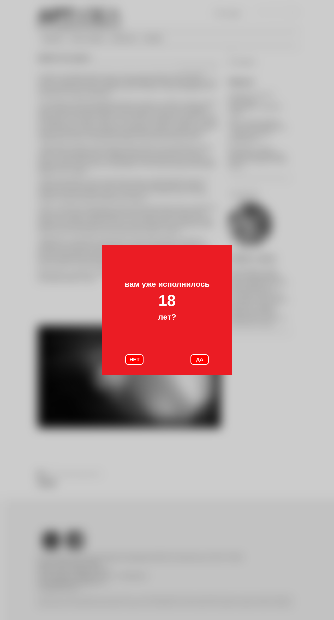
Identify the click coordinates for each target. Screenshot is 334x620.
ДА (199, 359)
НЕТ (134, 359)
